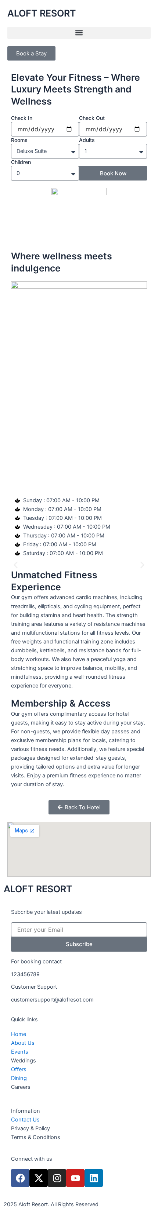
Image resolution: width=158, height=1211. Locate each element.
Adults (87, 140)
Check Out (92, 118)
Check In (21, 118)
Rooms (19, 140)
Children (21, 162)
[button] (79, 33)
